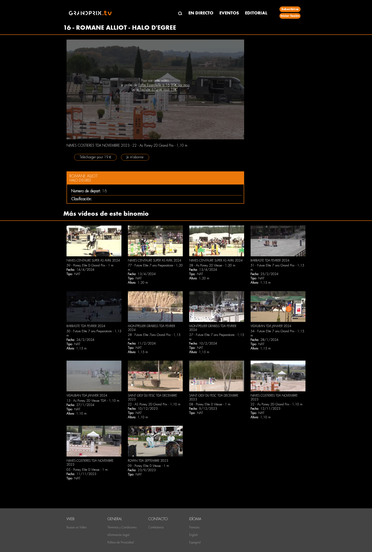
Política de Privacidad (120, 542)
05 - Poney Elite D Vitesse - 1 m (87, 469)
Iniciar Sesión (290, 16)
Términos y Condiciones (121, 527)
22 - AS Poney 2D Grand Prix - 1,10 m (154, 404)
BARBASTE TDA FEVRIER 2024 (270, 260)
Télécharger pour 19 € (95, 157)
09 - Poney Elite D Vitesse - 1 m (148, 466)
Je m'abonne (135, 157)
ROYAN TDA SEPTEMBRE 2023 (148, 461)
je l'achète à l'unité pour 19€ (156, 89)
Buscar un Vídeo (77, 527)
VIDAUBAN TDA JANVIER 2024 (271, 326)
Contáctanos (156, 527)
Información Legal (118, 535)
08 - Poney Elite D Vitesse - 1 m (209, 404)
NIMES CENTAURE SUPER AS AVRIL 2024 (93, 260)
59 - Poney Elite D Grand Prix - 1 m (90, 265)
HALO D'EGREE (80, 180)
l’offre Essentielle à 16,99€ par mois (164, 85)
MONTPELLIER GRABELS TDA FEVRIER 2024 (151, 328)
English (193, 535)
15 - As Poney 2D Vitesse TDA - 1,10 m (93, 400)
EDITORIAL (256, 13)
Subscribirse (290, 9)
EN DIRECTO (200, 13)
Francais (194, 527)
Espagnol (195, 542)
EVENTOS (229, 13)
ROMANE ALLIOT (84, 176)
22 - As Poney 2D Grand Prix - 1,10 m (276, 404)
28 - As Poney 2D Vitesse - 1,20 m (212, 265)
